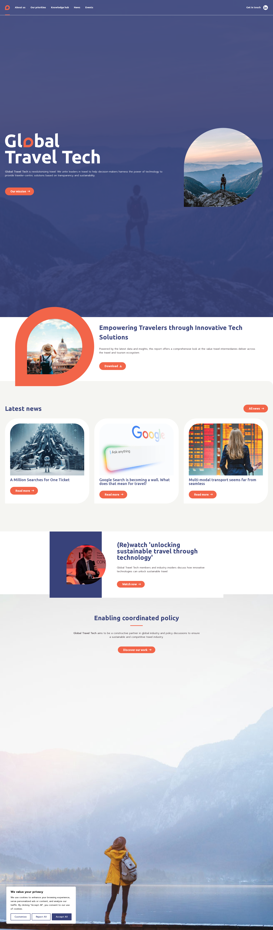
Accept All (62, 916)
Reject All (41, 916)
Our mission (18, 191)
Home (7, 7)
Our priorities (38, 7)
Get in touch (253, 7)
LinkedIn (265, 7)
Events (89, 7)
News (77, 7)
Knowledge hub (60, 7)
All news (254, 408)
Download (111, 366)
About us (20, 7)
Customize (21, 916)
